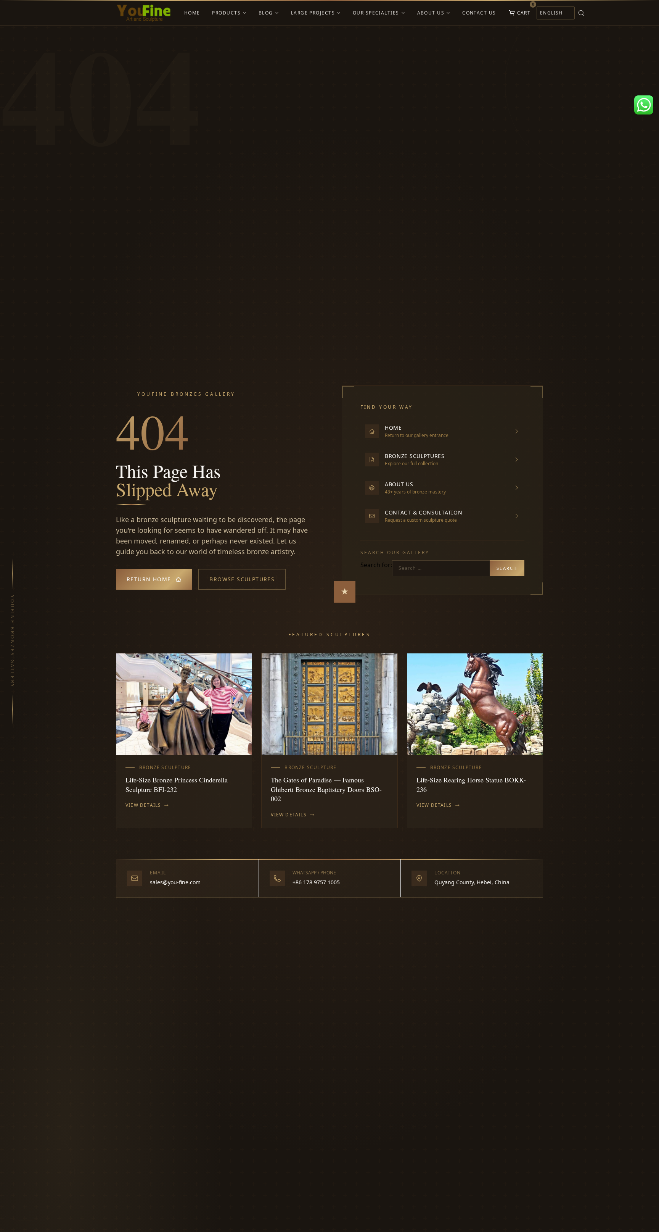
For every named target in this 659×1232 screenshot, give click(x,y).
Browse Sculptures (242, 579)
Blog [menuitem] (266, 13)
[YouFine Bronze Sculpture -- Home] (144, 13)
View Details (143, 805)
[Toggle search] (581, 12)
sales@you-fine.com (175, 882)
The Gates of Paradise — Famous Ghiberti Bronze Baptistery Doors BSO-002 (326, 789)
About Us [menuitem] (431, 13)
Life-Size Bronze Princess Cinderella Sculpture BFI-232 (176, 784)
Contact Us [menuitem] (479, 13)
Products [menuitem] (226, 13)
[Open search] (592, 13)
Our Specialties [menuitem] (376, 13)
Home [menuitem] (192, 13)
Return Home (149, 579)
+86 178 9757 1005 (316, 882)
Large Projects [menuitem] (313, 13)
